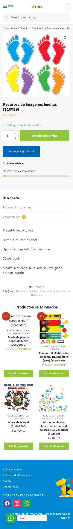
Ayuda (7, 481)
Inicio (6, 28)
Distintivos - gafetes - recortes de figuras (38, 291)
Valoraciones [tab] (13, 217)
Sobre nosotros (12, 469)
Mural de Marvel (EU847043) (18, 424)
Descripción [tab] (11, 198)
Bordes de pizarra (18, 330)
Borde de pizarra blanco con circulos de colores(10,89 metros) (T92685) (53, 428)
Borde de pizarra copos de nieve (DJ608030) (18, 340)
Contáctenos (11, 487)
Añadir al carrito (44, 136)
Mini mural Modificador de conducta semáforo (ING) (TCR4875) (54, 356)
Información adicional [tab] (17, 207)
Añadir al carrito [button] (18, 373)
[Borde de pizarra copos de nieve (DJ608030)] (18, 320)
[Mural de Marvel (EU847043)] (18, 398)
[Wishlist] (28, 319)
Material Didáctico (20, 28)
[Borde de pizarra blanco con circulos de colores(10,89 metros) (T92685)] (54, 398)
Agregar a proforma (21, 151)
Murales (54, 349)
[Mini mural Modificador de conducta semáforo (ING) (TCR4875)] (54, 328)
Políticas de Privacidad (17, 475)
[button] (65, 37)
